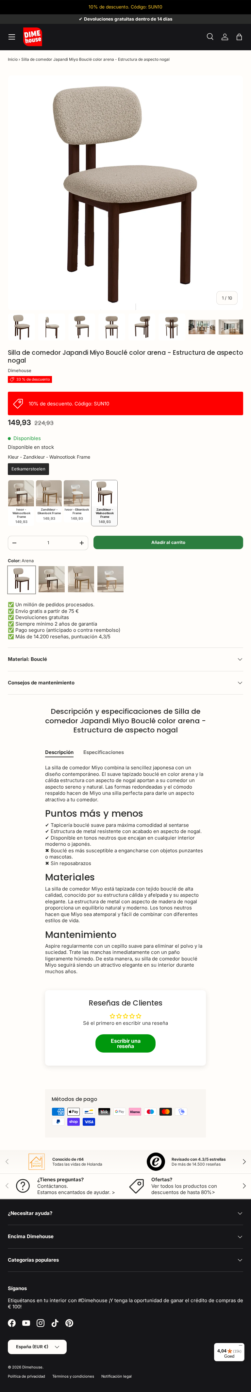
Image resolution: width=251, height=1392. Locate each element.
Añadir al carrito (168, 542)
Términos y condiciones (73, 1376)
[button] (239, 37)
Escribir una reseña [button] (126, 1043)
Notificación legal (116, 1376)
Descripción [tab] (59, 752)
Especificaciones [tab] (103, 752)
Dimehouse (19, 370)
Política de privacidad (26, 1376)
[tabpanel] (125, 869)
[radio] (28, 469)
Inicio (13, 59)
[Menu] (240, 1347)
